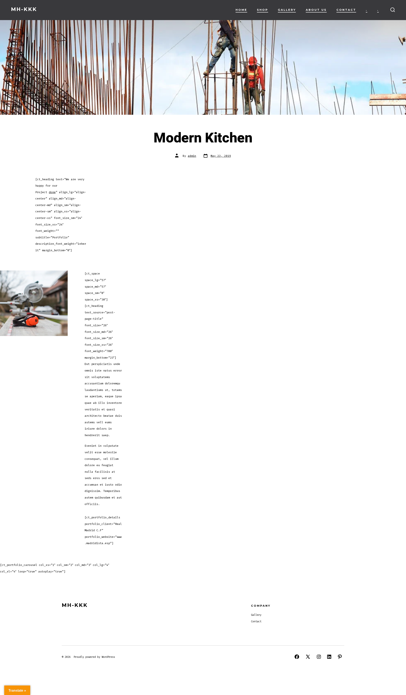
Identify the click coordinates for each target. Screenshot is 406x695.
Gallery (287, 9)
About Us (316, 9)
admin (192, 156)
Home (241, 9)
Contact (346, 9)
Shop (262, 9)
